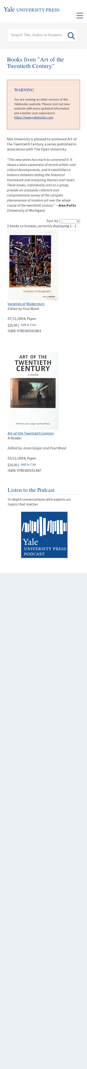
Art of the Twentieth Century (31, 433)
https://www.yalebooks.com (33, 117)
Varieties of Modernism (26, 303)
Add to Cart (28, 324)
